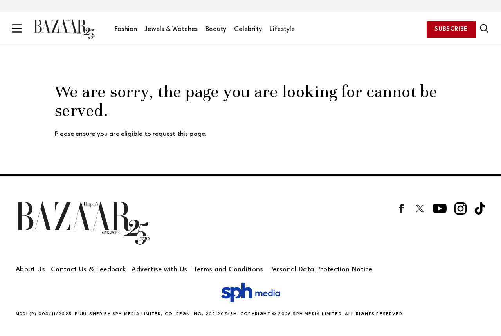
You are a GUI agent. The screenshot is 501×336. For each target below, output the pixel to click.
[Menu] (17, 29)
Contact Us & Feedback (88, 269)
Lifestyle (282, 29)
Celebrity (248, 29)
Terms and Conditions (228, 269)
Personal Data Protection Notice (320, 269)
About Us (30, 269)
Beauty (215, 29)
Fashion (126, 29)
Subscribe (451, 29)
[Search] (484, 28)
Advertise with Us (159, 269)
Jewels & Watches (171, 29)
